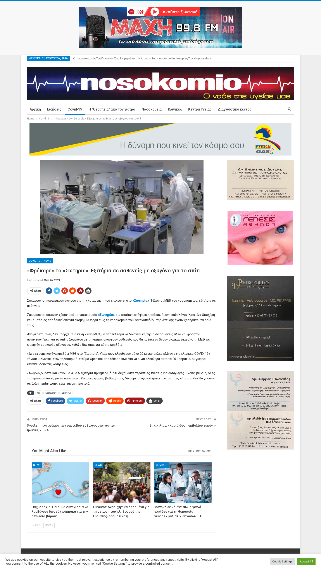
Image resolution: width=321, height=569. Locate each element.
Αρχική (35, 109)
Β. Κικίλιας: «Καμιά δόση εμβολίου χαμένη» (183, 425)
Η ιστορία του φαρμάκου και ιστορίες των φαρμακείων (174, 58)
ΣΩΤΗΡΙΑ (66, 393)
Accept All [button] (306, 561)
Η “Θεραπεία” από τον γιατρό (111, 109)
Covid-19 (75, 109)
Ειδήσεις (54, 109)
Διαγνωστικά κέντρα (234, 109)
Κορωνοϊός (51, 393)
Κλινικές (175, 109)
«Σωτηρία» (141, 301)
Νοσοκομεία (152, 109)
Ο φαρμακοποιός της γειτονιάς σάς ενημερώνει (104, 58)
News (47, 260)
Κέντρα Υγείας (200, 109)
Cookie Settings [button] (282, 561)
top (38, 393)
